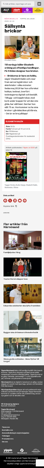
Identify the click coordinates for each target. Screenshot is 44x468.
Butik (18, 185)
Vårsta (15, 187)
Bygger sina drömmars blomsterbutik (21, 332)
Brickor (12, 185)
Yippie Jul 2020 (29, 147)
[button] (39, 4)
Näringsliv (11, 19)
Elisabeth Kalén (31, 185)
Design (23, 185)
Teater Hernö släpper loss (16, 279)
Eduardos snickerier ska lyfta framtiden (22, 306)
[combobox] (17, 4)
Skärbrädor (9, 187)
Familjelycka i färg (12, 252)
